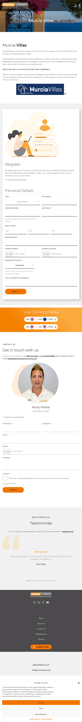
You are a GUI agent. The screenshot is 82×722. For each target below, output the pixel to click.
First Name (47, 197)
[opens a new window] (41, 94)
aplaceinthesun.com (41, 665)
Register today (42, 647)
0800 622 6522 (32, 356)
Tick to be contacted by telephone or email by (38, 478)
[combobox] (9, 254)
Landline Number (49, 249)
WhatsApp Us (41, 634)
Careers (41, 639)
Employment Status (14, 260)
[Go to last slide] (7, 558)
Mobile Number (12, 249)
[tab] (27, 580)
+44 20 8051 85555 (47, 356)
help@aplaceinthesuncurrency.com (22, 359)
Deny (41, 708)
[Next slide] (75, 558)
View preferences (41, 714)
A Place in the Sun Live (41, 670)
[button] (79, 683)
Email (5, 435)
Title (7, 197)
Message (7, 458)
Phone (6, 446)
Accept (41, 702)
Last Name (47, 208)
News (41, 618)
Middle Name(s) (11, 208)
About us (41, 623)
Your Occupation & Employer (17, 278)
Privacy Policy (46, 719)
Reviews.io (67, 532)
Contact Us (41, 629)
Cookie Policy (34, 719)
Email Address (11, 237)
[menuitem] (41, 618)
